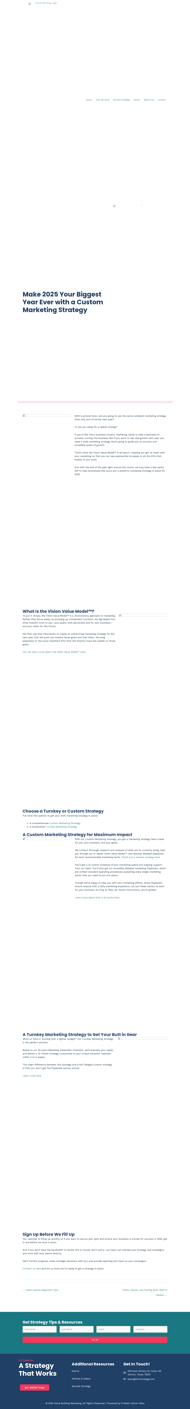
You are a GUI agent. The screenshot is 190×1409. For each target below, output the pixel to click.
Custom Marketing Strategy (64, 823)
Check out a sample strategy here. (140, 857)
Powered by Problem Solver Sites (126, 1403)
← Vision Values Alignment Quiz (40, 1290)
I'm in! (95, 1339)
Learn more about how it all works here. (97, 897)
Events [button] (137, 100)
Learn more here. (32, 1075)
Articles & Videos (81, 1378)
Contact (162, 100)
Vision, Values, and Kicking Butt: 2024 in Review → (145, 1291)
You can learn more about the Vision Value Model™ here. (54, 651)
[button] (34, 1387)
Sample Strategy (121, 100)
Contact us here (32, 1268)
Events (75, 1371)
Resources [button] (149, 100)
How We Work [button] (102, 100)
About (89, 100)
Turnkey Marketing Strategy (61, 826)
